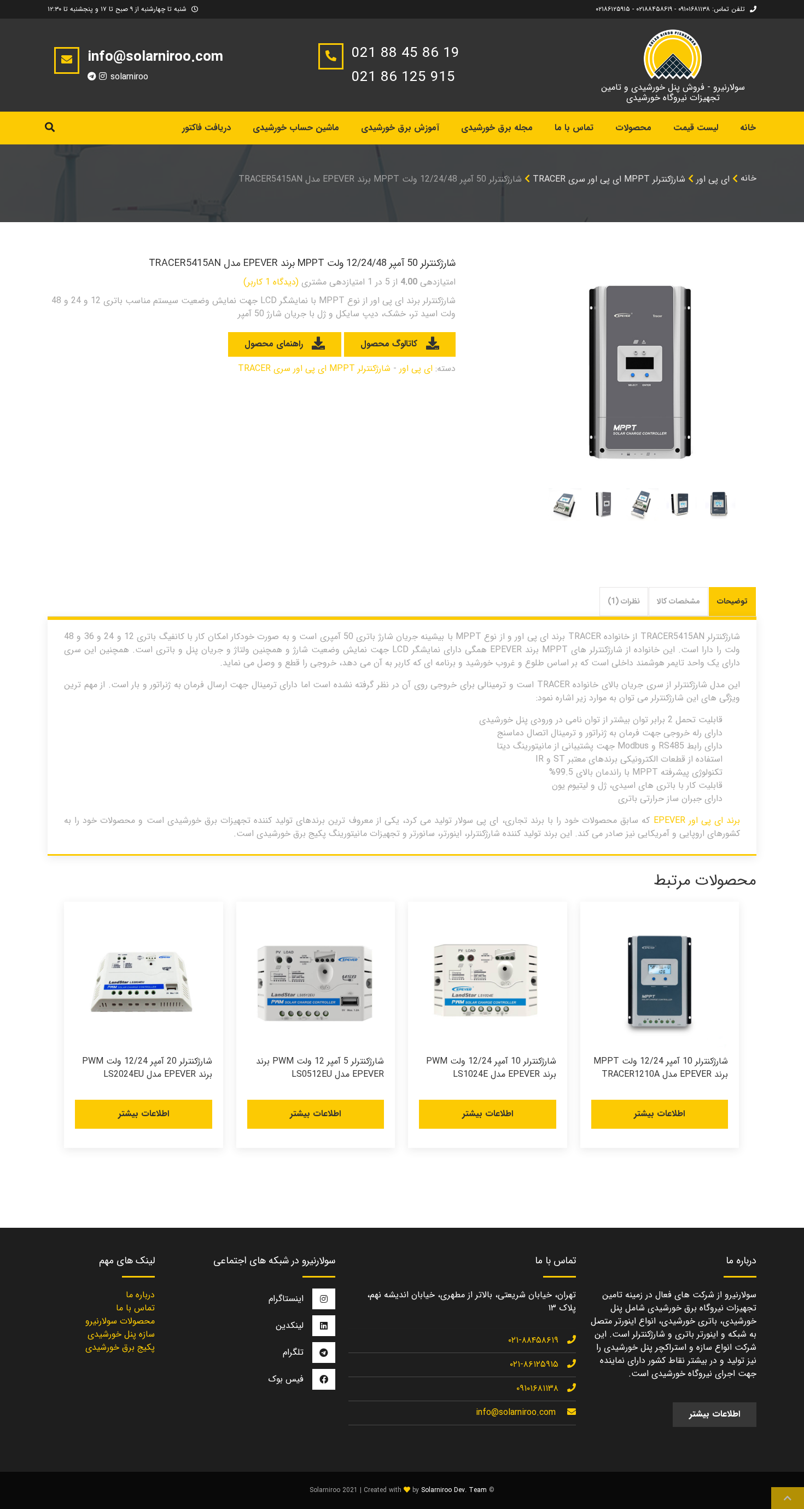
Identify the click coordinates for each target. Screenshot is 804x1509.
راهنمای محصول (273, 344)
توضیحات (732, 601)
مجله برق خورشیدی (497, 128)
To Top (787, 1498)
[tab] (732, 601)
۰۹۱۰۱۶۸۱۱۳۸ (537, 1388)
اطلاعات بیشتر (659, 1114)
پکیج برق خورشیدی (120, 1347)
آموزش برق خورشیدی (400, 128)
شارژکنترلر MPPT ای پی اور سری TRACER (609, 179)
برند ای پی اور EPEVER (697, 820)
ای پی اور (713, 179)
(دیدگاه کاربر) (271, 282)
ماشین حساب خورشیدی (296, 128)
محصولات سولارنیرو (120, 1321)
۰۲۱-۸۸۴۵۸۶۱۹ (533, 1340)
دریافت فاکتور (206, 128)
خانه (748, 128)
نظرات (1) (624, 601)
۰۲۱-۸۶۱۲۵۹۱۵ (534, 1364)
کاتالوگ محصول (388, 344)
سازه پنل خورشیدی (121, 1334)
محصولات (633, 128)
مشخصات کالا (678, 601)
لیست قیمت (695, 128)
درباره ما (140, 1295)
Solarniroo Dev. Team (454, 1490)
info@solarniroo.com (516, 1412)
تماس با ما (574, 128)
